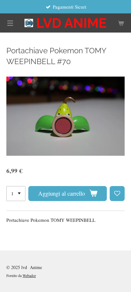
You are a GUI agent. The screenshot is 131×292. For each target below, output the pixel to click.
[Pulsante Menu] (10, 23)
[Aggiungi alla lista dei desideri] (117, 193)
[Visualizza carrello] (121, 23)
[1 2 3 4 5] (15, 193)
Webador (29, 275)
